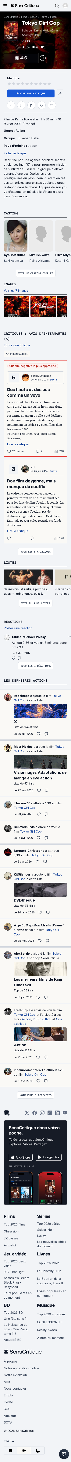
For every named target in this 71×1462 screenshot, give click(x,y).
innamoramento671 (28, 1070)
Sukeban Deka (28, 138)
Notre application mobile (21, 1368)
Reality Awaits (47, 1330)
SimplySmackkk (41, 375)
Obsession (11, 1231)
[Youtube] (65, 1114)
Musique (46, 1305)
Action (33, 16)
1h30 (48, 1019)
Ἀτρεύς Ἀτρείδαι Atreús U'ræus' (39, 925)
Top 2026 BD (13, 1312)
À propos (10, 1361)
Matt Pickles (23, 747)
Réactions (13, 621)
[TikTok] (50, 1114)
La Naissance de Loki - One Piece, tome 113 (16, 1329)
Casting (11, 213)
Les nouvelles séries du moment (51, 1244)
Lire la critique (18, 444)
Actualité (10, 1245)
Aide (7, 1382)
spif (32, 467)
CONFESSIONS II (49, 1322)
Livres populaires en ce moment (51, 1293)
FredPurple (22, 1010)
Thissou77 (22, 803)
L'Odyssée (11, 1238)
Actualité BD (13, 1340)
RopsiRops (21, 696)
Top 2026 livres (48, 1263)
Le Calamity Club (49, 1271)
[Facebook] (34, 1114)
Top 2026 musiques (51, 1314)
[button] (65, 5)
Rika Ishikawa (39, 255)
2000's (38, 1019)
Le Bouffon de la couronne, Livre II (50, 1281)
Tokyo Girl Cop (48, 16)
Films (24, 16)
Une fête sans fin (16, 1318)
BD (7, 1305)
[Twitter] (27, 1114)
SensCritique (11, 16)
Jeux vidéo (15, 1254)
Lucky (41, 1236)
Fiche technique (15, 153)
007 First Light (14, 1272)
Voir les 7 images (16, 290)
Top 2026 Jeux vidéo (15, 1263)
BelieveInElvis (24, 827)
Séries (43, 1216)
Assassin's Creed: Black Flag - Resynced (16, 1282)
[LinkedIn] (57, 1114)
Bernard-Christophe (29, 851)
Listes (10, 562)
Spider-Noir (45, 1230)
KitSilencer (22, 874)
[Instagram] (42, 1114)
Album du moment (50, 1338)
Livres (43, 1254)
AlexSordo (22, 953)
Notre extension (15, 1375)
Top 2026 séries (48, 1223)
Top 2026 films (14, 1224)
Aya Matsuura (14, 255)
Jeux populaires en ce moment (18, 1295)
